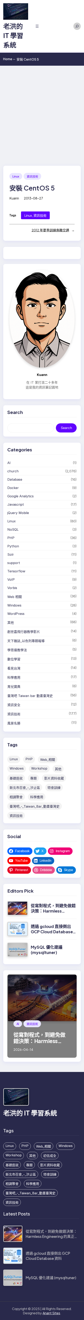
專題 (33, 778)
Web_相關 (47, 760)
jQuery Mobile (18, 513)
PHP (10, 538)
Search (66, 428)
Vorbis (12, 588)
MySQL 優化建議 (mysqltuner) (46, 949)
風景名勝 (13, 723)
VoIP (11, 579)
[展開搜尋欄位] (77, 26)
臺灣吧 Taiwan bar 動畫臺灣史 (30, 696)
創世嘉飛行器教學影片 (23, 632)
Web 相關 (14, 597)
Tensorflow (16, 571)
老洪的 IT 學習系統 (13, 35)
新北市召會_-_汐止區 (25, 788)
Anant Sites (51, 1313)
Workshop (39, 768)
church (13, 471)
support (13, 563)
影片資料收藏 (54, 778)
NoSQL (13, 529)
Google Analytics (20, 496)
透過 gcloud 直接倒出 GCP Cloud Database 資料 (52, 931)
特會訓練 (54, 788)
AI (9, 463)
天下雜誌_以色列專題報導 (26, 641)
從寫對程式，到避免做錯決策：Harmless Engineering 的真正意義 (53, 911)
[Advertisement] (42, 109)
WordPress (15, 614)
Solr (10, 554)
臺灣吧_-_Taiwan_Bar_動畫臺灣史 (35, 806)
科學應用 (13, 677)
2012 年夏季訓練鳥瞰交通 (50, 230)
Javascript (15, 504)
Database (14, 479)
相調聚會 (16, 797)
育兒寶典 (13, 687)
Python (13, 546)
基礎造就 (16, 778)
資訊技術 (32, 176)
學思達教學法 (17, 650)
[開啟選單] (37, 26)
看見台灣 (13, 668)
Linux (15, 176)
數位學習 (13, 659)
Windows (14, 605)
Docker (13, 488)
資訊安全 (13, 705)
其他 (10, 623)
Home (9, 59)
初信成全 (49, 1156)
